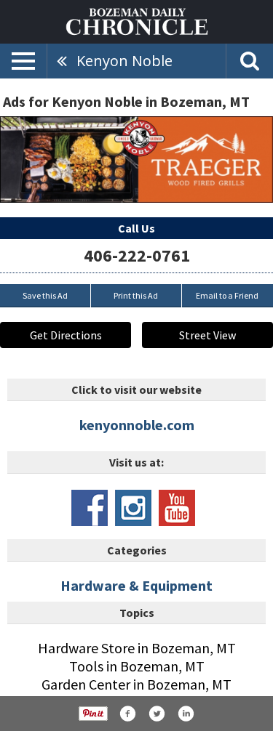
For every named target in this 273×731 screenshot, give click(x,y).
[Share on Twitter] (156, 713)
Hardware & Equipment (136, 585)
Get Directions (66, 335)
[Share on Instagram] (185, 713)
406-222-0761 (137, 255)
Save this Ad (45, 295)
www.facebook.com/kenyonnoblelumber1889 (89, 508)
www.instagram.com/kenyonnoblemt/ (133, 508)
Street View (207, 335)
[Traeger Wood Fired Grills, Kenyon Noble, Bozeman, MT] (136, 159)
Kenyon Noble (124, 60)
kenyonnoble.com (136, 425)
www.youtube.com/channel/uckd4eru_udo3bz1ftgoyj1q (177, 508)
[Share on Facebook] (127, 713)
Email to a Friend (227, 295)
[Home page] (137, 20)
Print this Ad (136, 295)
